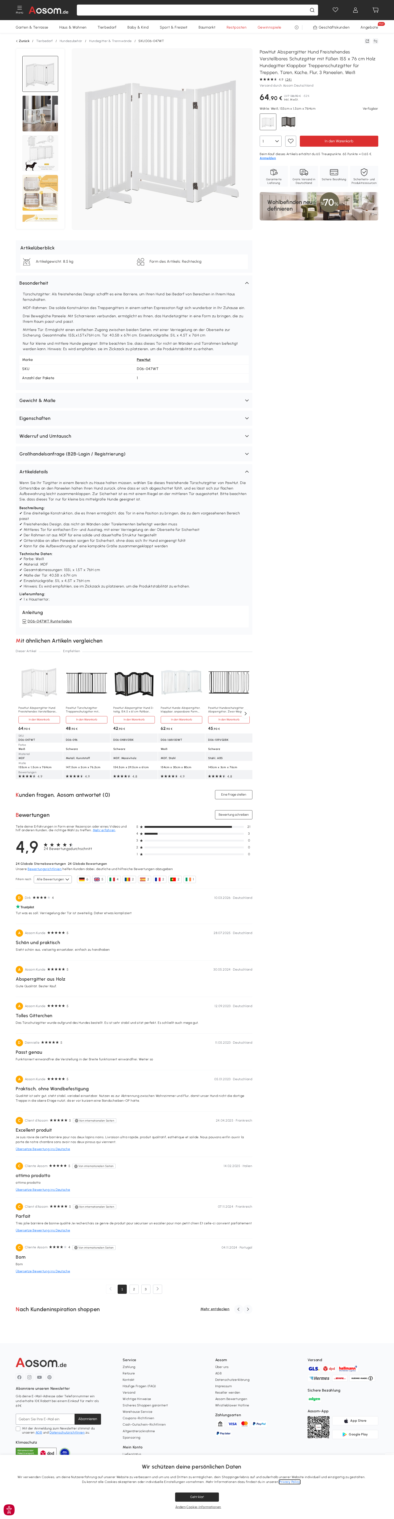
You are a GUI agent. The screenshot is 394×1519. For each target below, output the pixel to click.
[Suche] (312, 10)
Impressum (223, 1386)
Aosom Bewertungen (231, 1399)
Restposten (237, 27)
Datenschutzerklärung (232, 1380)
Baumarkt (207, 27)
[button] (134, 283)
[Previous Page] (110, 1289)
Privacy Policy (289, 1482)
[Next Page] (157, 1289)
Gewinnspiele (269, 27)
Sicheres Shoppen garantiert (145, 1405)
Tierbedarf (107, 27)
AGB (39, 1432)
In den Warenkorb (339, 141)
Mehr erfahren (104, 830)
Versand (129, 1393)
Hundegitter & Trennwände (110, 41)
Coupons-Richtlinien (138, 1418)
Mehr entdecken (215, 1309)
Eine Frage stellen (233, 795)
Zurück (24, 41)
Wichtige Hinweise (137, 1399)
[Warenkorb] (375, 10)
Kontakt (129, 1380)
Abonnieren (87, 1419)
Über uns (222, 1367)
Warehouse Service (138, 1412)
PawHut (144, 359)
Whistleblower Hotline (232, 1405)
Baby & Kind (138, 27)
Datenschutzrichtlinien (67, 1432)
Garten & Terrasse (32, 27)
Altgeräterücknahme (139, 1431)
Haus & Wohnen (73, 27)
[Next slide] (245, 713)
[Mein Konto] (355, 10)
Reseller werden (228, 1393)
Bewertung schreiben (234, 815)
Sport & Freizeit (174, 27)
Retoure (129, 1373)
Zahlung (129, 1367)
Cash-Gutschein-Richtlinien (144, 1424)
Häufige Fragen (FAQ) (139, 1386)
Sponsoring (131, 1438)
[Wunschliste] (335, 10)
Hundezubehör (71, 41)
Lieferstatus (132, 1454)
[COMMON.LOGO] (48, 10)
